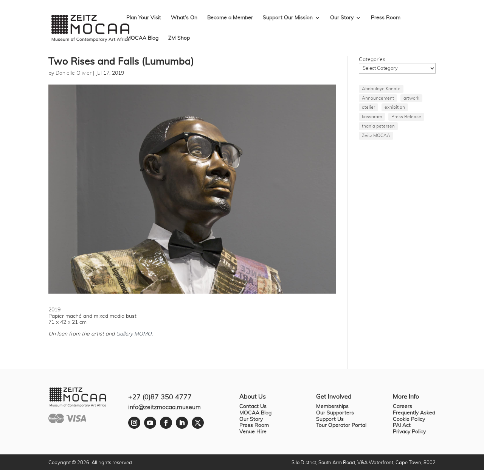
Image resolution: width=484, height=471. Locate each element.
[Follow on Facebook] (166, 423)
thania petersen (378, 126)
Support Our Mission (288, 17)
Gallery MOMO (134, 334)
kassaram (372, 116)
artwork (411, 98)
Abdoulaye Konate (381, 88)
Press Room (385, 17)
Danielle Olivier (74, 73)
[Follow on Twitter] (198, 423)
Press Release (406, 116)
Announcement (378, 98)
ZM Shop (179, 38)
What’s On (184, 17)
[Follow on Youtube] (150, 423)
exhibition (395, 107)
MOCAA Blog (142, 38)
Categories (372, 59)
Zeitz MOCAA (376, 135)
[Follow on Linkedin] (182, 423)
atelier (368, 107)
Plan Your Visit (143, 17)
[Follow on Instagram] (134, 423)
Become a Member (230, 17)
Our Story (342, 17)
